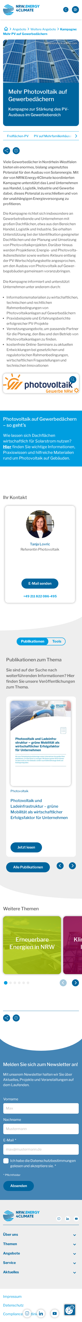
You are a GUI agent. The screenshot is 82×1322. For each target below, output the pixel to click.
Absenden (18, 1186)
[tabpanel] (41, 765)
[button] (60, 865)
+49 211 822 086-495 (40, 596)
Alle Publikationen (28, 867)
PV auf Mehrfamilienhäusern (54, 136)
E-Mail (8, 1140)
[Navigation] (75, 10)
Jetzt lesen (26, 847)
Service (9, 1263)
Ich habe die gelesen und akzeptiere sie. (43, 1163)
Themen (10, 1244)
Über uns (10, 1234)
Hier (7, 446)
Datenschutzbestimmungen (53, 1161)
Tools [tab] (56, 641)
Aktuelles (11, 1272)
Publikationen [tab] (32, 641)
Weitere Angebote (43, 29)
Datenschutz (13, 1305)
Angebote (19, 29)
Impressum (12, 1296)
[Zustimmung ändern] (70, 1310)
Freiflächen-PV (18, 136)
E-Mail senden (39, 583)
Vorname (10, 1099)
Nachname (12, 1120)
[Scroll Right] (73, 136)
